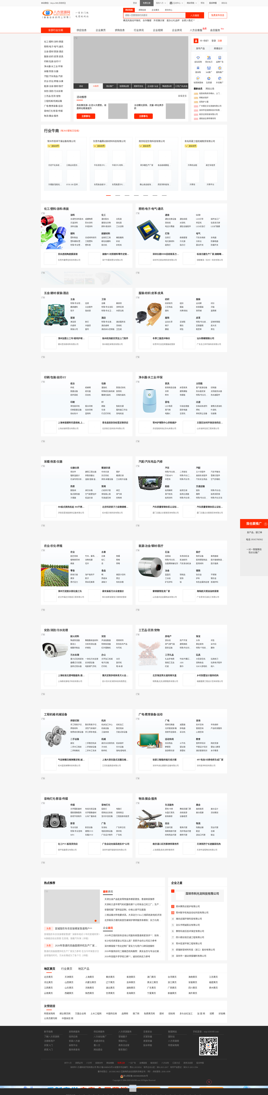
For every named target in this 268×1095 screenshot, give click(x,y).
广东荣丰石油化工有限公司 (208, 597)
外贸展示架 (159, 20)
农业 (46, 81)
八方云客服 (196, 30)
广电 (46, 106)
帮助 (202, 3)
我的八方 (159, 3)
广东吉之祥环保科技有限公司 (209, 344)
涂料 (56, 42)
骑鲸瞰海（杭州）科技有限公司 (210, 260)
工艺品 (47, 96)
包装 (51, 61)
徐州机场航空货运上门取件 (115, 338)
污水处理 (58, 91)
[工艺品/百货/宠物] (149, 652)
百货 (53, 96)
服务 (56, 116)
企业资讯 (177, 30)
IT (60, 61)
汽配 (46, 76)
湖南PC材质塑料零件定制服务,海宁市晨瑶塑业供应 (126, 254)
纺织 (51, 56)
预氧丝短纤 (201, 98)
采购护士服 (201, 102)
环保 (60, 66)
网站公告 (210, 89)
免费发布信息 (217, 15)
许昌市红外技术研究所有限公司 (200, 141)
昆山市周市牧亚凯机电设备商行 (108, 141)
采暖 (46, 71)
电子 (51, 46)
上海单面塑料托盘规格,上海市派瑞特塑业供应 (80, 422)
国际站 (224, 3)
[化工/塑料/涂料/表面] (55, 230)
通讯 (61, 46)
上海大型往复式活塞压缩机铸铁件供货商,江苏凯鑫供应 (128, 760)
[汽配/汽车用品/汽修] (149, 483)
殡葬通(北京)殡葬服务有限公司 (165, 681)
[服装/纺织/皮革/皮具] (149, 315)
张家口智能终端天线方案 (164, 760)
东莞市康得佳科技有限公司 (69, 260)
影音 (55, 111)
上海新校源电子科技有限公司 (70, 681)
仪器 (56, 71)
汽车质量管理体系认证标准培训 (168, 507)
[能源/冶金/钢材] (149, 567)
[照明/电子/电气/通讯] (149, 230)
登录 (135, 3)
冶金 (51, 86)
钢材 (56, 86)
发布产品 (200, 48)
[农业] (55, 567)
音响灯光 (48, 111)
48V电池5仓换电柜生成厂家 (210, 760)
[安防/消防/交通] (55, 652)
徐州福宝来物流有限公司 (112, 344)
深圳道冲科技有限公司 (206, 766)
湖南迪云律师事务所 (205, 119)
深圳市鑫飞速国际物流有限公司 (62, 141)
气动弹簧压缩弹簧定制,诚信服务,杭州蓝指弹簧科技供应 (84, 760)
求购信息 (120, 30)
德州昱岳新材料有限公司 (68, 344)
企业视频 (158, 30)
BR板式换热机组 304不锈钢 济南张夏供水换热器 (81, 507)
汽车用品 (53, 76)
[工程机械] (55, 736)
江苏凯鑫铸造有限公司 (111, 766)
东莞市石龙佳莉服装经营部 (164, 344)
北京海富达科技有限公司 (151, 141)
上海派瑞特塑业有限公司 (68, 429)
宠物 (58, 96)
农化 (51, 81)
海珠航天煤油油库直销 (208, 591)
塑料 (51, 42)
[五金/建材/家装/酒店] (55, 315)
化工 (46, 42)
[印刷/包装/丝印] (55, 399)
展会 (51, 116)
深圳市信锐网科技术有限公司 (208, 110)
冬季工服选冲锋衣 (161, 338)
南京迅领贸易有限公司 (206, 114)
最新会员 (198, 89)
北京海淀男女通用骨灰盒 (164, 675)
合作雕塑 (147, 20)
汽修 (60, 76)
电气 (56, 46)
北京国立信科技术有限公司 (113, 429)
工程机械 (48, 101)
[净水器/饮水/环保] (149, 399)
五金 (46, 51)
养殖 (56, 81)
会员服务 (215, 30)
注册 (220, 41)
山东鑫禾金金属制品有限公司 (165, 597)
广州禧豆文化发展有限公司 (207, 106)
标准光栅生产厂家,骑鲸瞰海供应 (212, 254)
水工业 (54, 66)
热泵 (51, 71)
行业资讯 (139, 30)
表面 (61, 42)
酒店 (61, 51)
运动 (60, 106)
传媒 (60, 111)
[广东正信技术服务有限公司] (181, 368)
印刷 (46, 61)
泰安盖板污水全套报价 (113, 591)
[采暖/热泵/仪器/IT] (55, 483)
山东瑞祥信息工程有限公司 (208, 429)
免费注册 (146, 3)
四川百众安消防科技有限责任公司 (116, 681)
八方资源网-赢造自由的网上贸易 (65, 14)
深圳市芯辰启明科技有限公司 (165, 260)
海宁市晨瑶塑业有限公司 (112, 260)
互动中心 (177, 3)
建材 (51, 51)
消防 (51, 91)
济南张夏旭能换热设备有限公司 (71, 513)
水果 (61, 81)
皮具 (61, 56)
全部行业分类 (55, 30)
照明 (46, 46)
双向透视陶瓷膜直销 (68, 254)
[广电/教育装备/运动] (149, 736)
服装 (46, 56)
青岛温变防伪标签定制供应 (115, 422)
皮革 (56, 56)
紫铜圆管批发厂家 (161, 591)
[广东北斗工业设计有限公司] (86, 368)
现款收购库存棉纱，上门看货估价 (208, 93)
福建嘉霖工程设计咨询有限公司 (210, 681)
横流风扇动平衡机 (132, 20)
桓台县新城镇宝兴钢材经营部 (114, 597)
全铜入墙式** (188, 20)
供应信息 (82, 30)
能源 (46, 86)
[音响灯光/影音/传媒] (55, 820)
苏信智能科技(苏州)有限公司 (164, 429)
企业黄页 (101, 30)
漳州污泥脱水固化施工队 (70, 591)
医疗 (61, 86)
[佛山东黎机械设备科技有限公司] (86, 284)
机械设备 (57, 101)
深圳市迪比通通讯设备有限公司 (166, 766)
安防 (46, 91)
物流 (46, 116)
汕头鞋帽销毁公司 (205, 338)
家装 (56, 51)
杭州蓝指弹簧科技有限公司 (69, 766)
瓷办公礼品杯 (173, 20)
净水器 (47, 66)
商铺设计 (218, 48)
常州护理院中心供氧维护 (164, 422)
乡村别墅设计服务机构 (208, 675)
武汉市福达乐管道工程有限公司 (71, 597)
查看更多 (182, 96)
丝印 (56, 61)
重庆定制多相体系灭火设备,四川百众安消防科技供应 (127, 675)
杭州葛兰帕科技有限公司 (112, 513)
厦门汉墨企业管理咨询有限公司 (166, 513)
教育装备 (53, 106)
